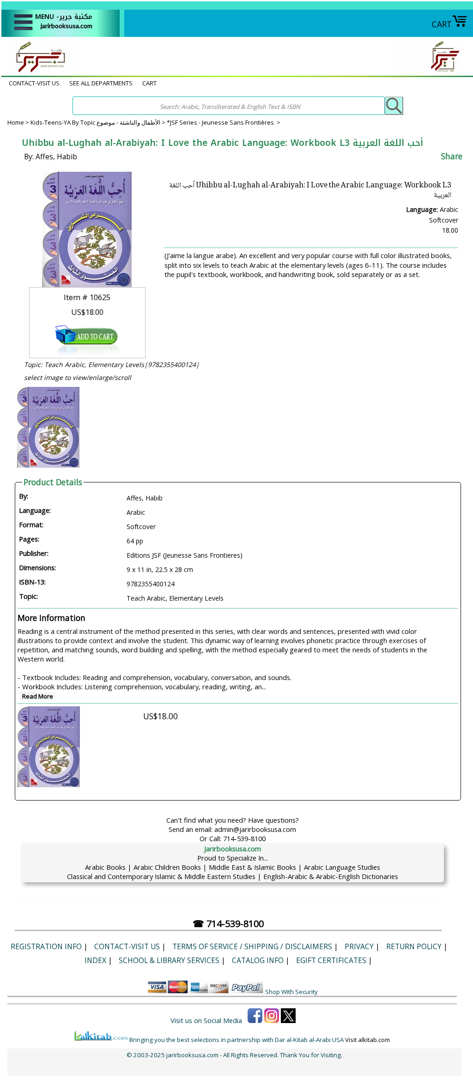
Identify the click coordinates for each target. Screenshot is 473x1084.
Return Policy (414, 946)
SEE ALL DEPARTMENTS (101, 83)
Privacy (359, 946)
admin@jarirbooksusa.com (255, 829)
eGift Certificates (331, 960)
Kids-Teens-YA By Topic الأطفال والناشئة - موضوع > (98, 122)
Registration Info (46, 946)
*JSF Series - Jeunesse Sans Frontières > (223, 122)
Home (15, 122)
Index (95, 960)
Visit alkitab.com (367, 1040)
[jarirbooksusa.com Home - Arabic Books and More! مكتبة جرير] (38, 71)
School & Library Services (169, 960)
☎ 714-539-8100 (228, 923)
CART (442, 24)
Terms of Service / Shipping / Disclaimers (252, 946)
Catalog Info (258, 960)
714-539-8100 (244, 838)
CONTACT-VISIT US (34, 83)
